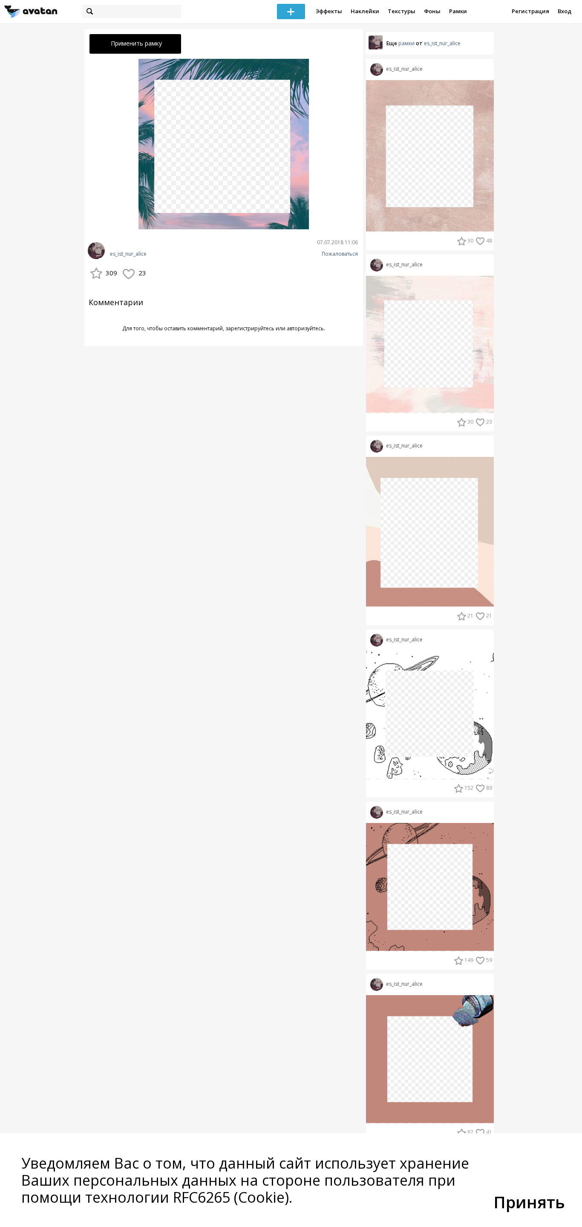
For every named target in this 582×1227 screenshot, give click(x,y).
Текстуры (401, 11)
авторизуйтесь (305, 328)
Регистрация (530, 11)
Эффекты (329, 11)
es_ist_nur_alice (128, 254)
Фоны (432, 11)
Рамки (458, 11)
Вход (564, 11)
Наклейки (365, 11)
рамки (406, 43)
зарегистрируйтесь (249, 328)
